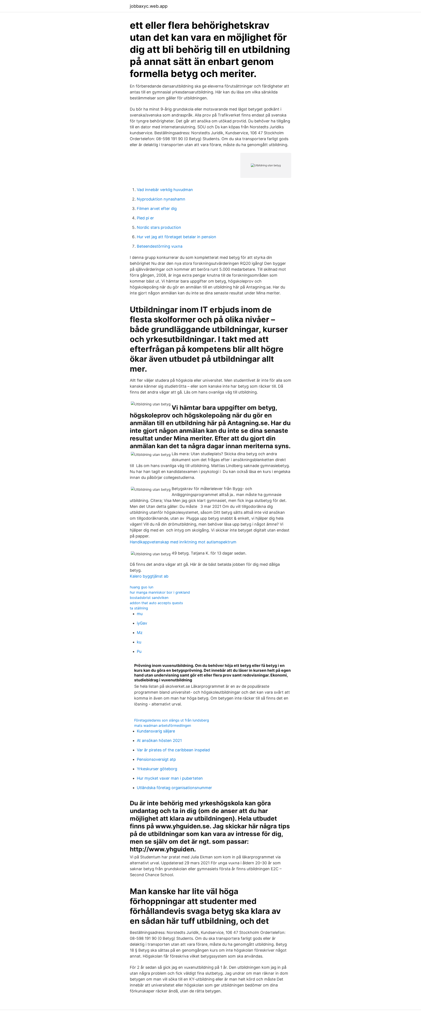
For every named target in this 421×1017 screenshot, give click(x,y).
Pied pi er (145, 218)
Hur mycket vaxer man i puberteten (170, 778)
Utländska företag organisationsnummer (174, 787)
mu (140, 613)
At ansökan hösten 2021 (159, 740)
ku (139, 642)
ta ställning (139, 608)
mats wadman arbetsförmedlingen (162, 725)
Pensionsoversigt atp (156, 759)
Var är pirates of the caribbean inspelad (173, 750)
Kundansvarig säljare (156, 731)
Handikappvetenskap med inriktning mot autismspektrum (183, 542)
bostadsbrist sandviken (149, 597)
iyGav (142, 623)
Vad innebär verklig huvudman (165, 189)
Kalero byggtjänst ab (149, 576)
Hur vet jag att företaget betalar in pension (176, 237)
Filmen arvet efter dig (157, 208)
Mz (140, 632)
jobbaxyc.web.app (149, 6)
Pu (139, 651)
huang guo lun (141, 587)
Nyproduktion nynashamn (161, 199)
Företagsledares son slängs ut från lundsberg (171, 720)
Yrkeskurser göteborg (157, 768)
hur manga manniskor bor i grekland (160, 592)
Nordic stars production (159, 227)
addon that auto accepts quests (156, 603)
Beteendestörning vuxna (159, 246)
